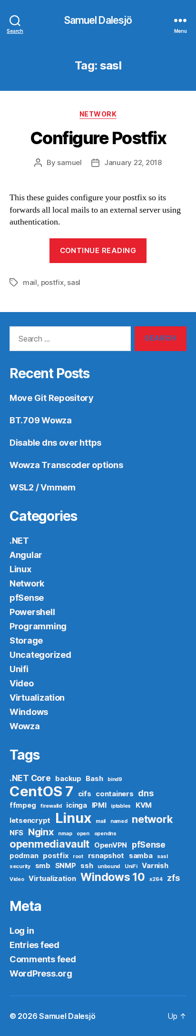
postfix (52, 282)
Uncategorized (40, 655)
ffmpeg (23, 805)
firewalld (51, 806)
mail (30, 282)
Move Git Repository (52, 398)
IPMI (99, 805)
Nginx (41, 832)
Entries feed (34, 945)
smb (42, 865)
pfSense (27, 598)
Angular (26, 555)
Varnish (155, 865)
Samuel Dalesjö (98, 20)
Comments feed (43, 959)
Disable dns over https (55, 443)
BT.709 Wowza (41, 420)
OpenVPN (110, 845)
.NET (19, 541)
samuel (69, 162)
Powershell (32, 612)
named (118, 821)
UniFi (131, 866)
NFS (16, 833)
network (152, 819)
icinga (76, 805)
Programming (38, 626)
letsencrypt (30, 820)
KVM (144, 805)
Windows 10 (112, 877)
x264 (155, 879)
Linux (20, 569)
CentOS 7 (41, 791)
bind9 (115, 779)
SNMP (65, 865)
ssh (86, 865)
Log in (22, 931)
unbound (109, 866)
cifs (84, 794)
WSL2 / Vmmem (43, 487)
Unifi (19, 669)
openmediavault (49, 844)
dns (145, 793)
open (83, 834)
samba (141, 855)
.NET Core (30, 778)
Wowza (25, 726)
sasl (73, 282)
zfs (173, 878)
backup (68, 778)
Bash (94, 778)
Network (98, 114)
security (20, 866)
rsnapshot (106, 855)
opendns (105, 834)
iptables (121, 806)
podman (24, 855)
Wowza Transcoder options (66, 465)
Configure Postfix (98, 137)
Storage (26, 640)
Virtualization (37, 698)
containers (114, 794)
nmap (65, 834)
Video (22, 683)
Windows (29, 712)
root (78, 856)
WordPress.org (41, 973)
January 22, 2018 (133, 162)
